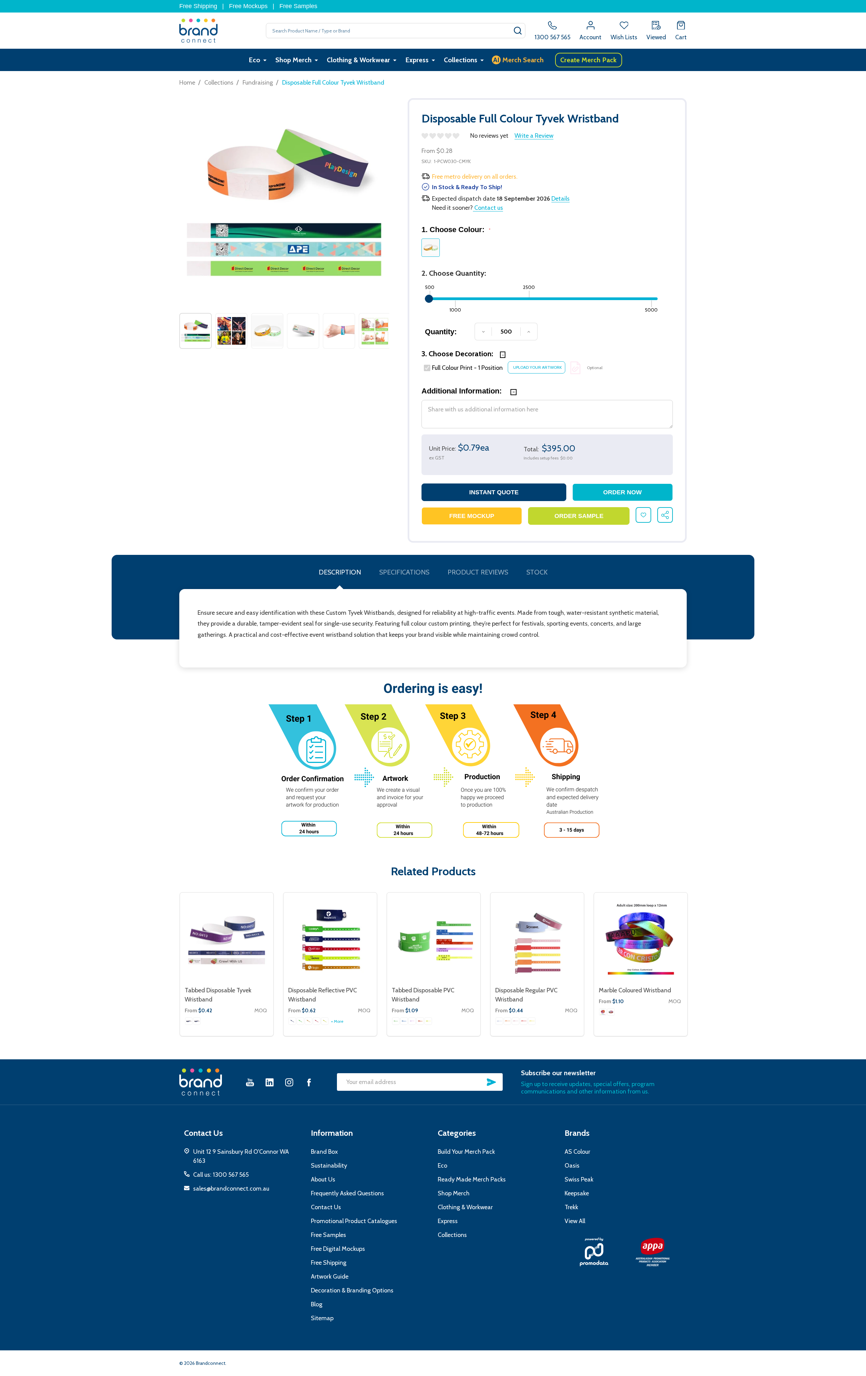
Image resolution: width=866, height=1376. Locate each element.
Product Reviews (478, 572)
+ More (337, 1021)
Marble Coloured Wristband (635, 990)
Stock (537, 572)
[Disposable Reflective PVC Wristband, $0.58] (330, 939)
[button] (594, 1252)
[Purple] (412, 1021)
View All (575, 1221)
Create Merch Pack (588, 60)
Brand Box (324, 1151)
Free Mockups (248, 6)
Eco (254, 60)
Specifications (404, 572)
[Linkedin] (269, 1082)
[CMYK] (188, 1021)
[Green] (300, 1021)
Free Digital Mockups (338, 1249)
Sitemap (322, 1318)
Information (332, 1133)
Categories (457, 1133)
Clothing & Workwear (358, 60)
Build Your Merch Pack (466, 1151)
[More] (265, 60)
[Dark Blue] (292, 1021)
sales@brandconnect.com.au (231, 1188)
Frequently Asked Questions (347, 1193)
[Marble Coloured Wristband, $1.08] (641, 939)
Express (417, 60)
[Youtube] (250, 1082)
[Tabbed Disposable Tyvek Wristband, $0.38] (227, 939)
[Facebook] (309, 1082)
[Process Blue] (404, 1021)
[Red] (316, 1021)
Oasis (572, 1165)
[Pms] (197, 1021)
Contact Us (326, 1207)
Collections (460, 60)
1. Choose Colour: (456, 229)
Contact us (488, 207)
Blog (316, 1304)
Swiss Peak (579, 1179)
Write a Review (534, 135)
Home (187, 82)
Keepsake (577, 1193)
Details (560, 198)
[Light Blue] (499, 1021)
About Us (323, 1179)
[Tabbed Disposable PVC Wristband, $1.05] (434, 939)
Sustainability (329, 1165)
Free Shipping (198, 6)
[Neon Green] (396, 1021)
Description (340, 572)
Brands (577, 1133)
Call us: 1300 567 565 (221, 1174)
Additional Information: (462, 391)
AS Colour (577, 1151)
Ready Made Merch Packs (472, 1179)
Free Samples (298, 6)
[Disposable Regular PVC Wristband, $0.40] (537, 939)
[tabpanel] (195, 331)
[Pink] (515, 1021)
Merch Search (518, 60)
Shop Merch (293, 60)
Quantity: (441, 332)
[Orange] (308, 1021)
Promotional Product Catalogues (354, 1221)
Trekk (571, 1207)
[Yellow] (324, 1021)
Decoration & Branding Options (352, 1290)
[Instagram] (289, 1082)
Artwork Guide (329, 1276)
